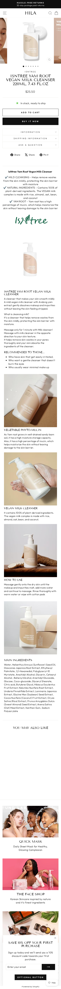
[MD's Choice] (30, 927)
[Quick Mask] (30, 821)
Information (30, 132)
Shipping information (31, 138)
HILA (30, 13)
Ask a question (30, 145)
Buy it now (30, 121)
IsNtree (30, 71)
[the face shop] (30, 874)
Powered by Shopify (30, 986)
